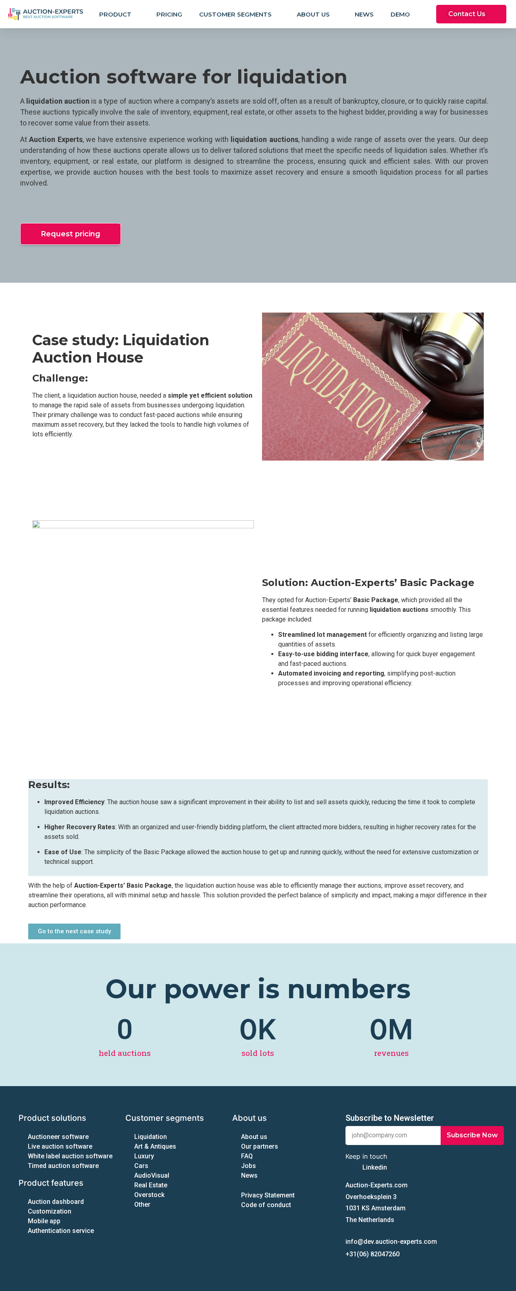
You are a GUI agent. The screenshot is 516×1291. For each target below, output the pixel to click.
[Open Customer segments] (277, 14)
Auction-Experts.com (376, 1185)
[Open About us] (335, 14)
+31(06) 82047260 (372, 1254)
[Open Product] (136, 14)
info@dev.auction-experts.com (391, 1241)
